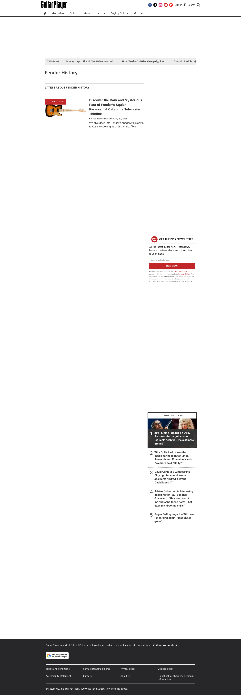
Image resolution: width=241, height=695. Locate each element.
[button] (194, 5)
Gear (87, 13)
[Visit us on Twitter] (155, 5)
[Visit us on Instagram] (160, 5)
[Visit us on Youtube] (166, 5)
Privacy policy (127, 668)
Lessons (100, 13)
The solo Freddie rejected (188, 61)
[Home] (45, 13)
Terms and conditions (58, 668)
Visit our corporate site (166, 645)
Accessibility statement (58, 675)
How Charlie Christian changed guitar (143, 61)
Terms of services (181, 271)
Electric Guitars (55, 101)
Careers (87, 675)
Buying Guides (119, 13)
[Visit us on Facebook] (150, 5)
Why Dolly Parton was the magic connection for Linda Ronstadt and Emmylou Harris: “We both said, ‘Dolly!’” (173, 457)
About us (125, 675)
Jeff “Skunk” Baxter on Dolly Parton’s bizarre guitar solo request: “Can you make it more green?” (174, 438)
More (137, 13)
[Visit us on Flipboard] (171, 5)
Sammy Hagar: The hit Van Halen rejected (89, 61)
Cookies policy (165, 668)
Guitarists (58, 13)
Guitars (74, 13)
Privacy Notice (184, 274)
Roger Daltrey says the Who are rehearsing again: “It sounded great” (174, 518)
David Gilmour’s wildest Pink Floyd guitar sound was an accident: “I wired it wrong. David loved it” (172, 477)
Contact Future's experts (96, 668)
